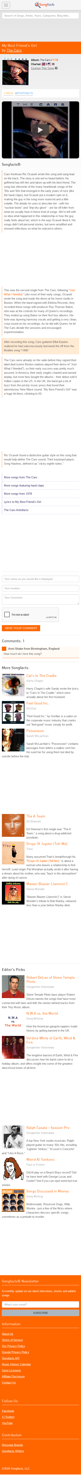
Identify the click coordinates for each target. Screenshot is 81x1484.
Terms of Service (12, 1340)
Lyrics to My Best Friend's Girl (22, 501)
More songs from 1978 (18, 493)
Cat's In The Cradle (41, 675)
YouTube (7, 1423)
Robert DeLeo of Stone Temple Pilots (50, 979)
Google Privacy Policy (15, 1352)
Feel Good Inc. (37, 703)
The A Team (35, 816)
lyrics (8, 93)
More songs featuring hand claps (24, 485)
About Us (7, 1333)
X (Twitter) (8, 1417)
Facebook (8, 1410)
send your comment (21, 628)
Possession (35, 730)
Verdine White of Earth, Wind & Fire (50, 1040)
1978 (54, 59)
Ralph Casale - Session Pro (48, 1127)
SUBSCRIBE (40, 1312)
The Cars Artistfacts (16, 510)
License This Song (42, 68)
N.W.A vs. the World (42, 1013)
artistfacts (24, 93)
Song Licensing (11, 1370)
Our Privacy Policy (13, 1346)
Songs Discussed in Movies (47, 1191)
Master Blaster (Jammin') (46, 883)
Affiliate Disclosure (13, 1376)
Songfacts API (10, 1358)
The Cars (14, 50)
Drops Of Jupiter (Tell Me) (46, 843)
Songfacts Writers (13, 1451)
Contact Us (9, 1382)
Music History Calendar (16, 1364)
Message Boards (12, 1445)
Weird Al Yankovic (40, 1159)
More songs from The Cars (20, 477)
